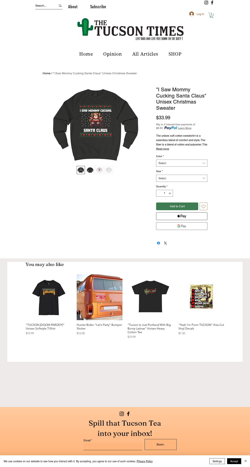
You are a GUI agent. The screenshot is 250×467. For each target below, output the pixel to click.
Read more (162, 148)
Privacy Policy (145, 461)
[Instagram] (206, 2)
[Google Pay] (181, 226)
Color (160, 156)
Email (87, 440)
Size (159, 171)
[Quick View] (49, 297)
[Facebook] (212, 2)
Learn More (184, 128)
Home (47, 73)
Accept (234, 461)
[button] (72, 6)
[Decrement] (159, 193)
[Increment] (170, 193)
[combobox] (181, 163)
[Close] (245, 461)
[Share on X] (165, 243)
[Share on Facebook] (158, 243)
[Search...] (60, 5)
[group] (125, 306)
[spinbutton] (164, 193)
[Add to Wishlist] (203, 206)
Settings (217, 461)
